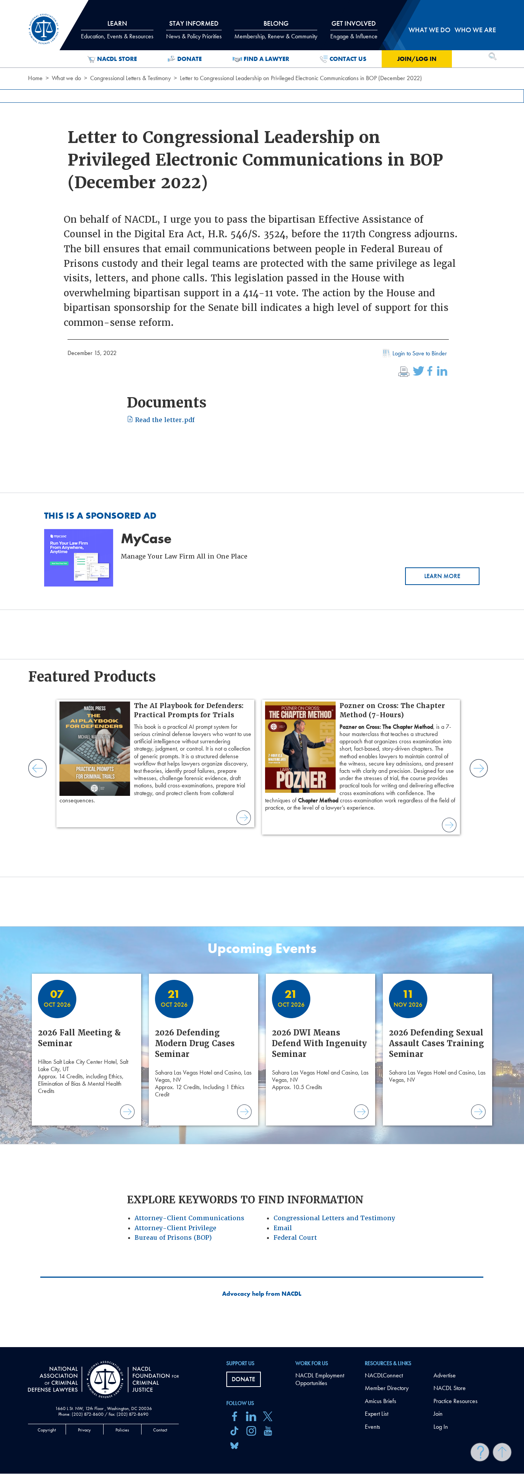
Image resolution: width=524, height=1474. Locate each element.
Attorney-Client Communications (189, 1218)
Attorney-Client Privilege (175, 1228)
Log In (440, 1427)
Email (283, 1228)
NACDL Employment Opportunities (319, 1379)
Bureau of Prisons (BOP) (173, 1238)
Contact (160, 1430)
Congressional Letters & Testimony (130, 78)
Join (438, 1414)
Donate (189, 59)
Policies (122, 1430)
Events (372, 1427)
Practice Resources (455, 1401)
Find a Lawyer (266, 59)
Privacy (84, 1430)
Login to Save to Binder (419, 353)
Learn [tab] (117, 29)
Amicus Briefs (380, 1401)
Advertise (444, 1375)
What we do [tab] (429, 29)
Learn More (442, 576)
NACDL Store (117, 59)
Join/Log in (417, 59)
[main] (262, 673)
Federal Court (295, 1238)
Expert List (376, 1414)
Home (35, 78)
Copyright (47, 1430)
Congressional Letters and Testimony (334, 1218)
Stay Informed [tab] (194, 29)
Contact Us (348, 59)
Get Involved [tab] (353, 29)
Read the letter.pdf (163, 420)
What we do (66, 78)
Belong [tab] (275, 29)
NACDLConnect (384, 1375)
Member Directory (387, 1388)
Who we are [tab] (475, 29)
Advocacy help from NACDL (262, 1294)
